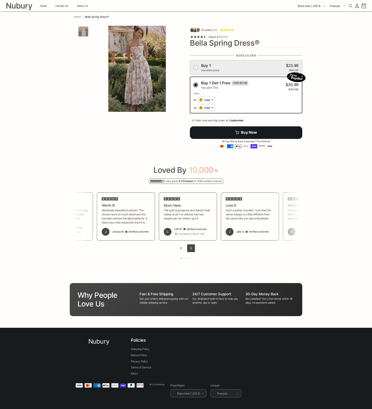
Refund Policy (139, 355)
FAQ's (134, 373)
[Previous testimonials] (181, 248)
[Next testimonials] (191, 248)
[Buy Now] (246, 132)
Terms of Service (141, 367)
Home (77, 16)
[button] (350, 6)
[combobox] (206, 100)
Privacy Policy (139, 361)
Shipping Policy (140, 349)
